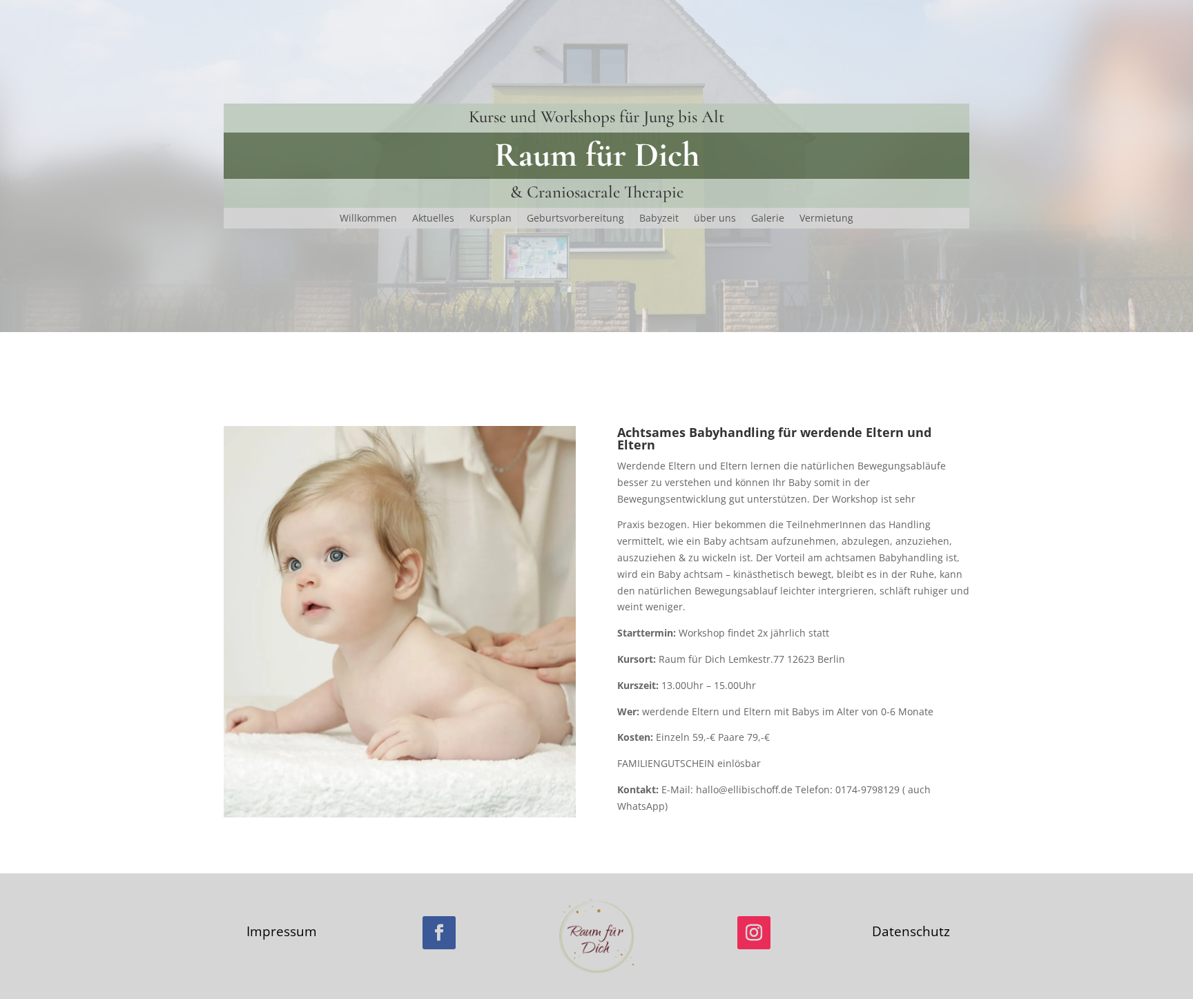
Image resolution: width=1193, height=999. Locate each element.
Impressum (281, 931)
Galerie (767, 218)
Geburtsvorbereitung (575, 218)
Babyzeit (659, 218)
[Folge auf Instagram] (753, 932)
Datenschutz (911, 931)
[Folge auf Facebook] (439, 932)
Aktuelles (433, 218)
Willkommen (368, 218)
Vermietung (826, 218)
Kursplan (490, 218)
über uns (715, 218)
